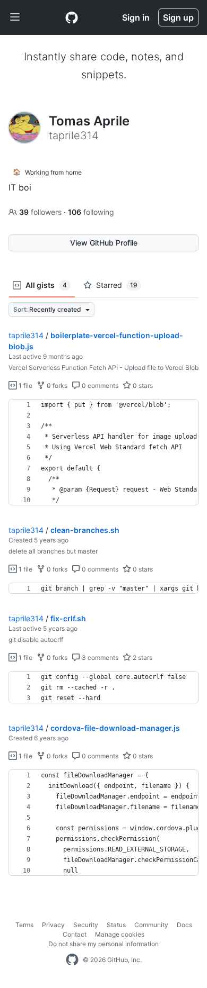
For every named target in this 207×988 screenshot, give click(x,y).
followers (41, 211)
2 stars (141, 657)
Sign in (136, 17)
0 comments (99, 385)
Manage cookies (119, 934)
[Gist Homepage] (71, 17)
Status (116, 925)
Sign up (178, 17)
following (91, 211)
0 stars (142, 385)
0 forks (56, 385)
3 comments (99, 657)
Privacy (53, 925)
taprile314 (26, 335)
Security (85, 925)
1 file (24, 385)
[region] (103, 452)
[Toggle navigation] (14, 17)
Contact (75, 934)
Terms (24, 925)
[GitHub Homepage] (72, 960)
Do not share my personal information (103, 944)
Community (151, 925)
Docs (184, 925)
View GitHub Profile (103, 242)
